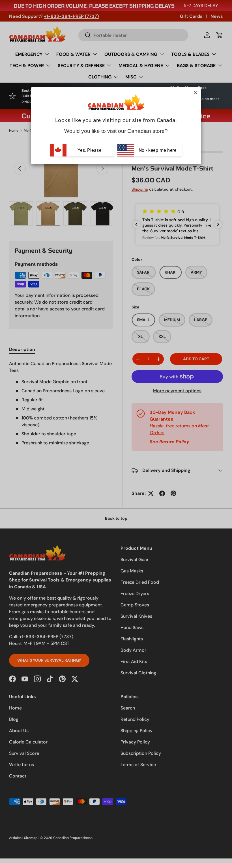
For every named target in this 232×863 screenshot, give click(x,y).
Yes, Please (90, 150)
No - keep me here (156, 150)
